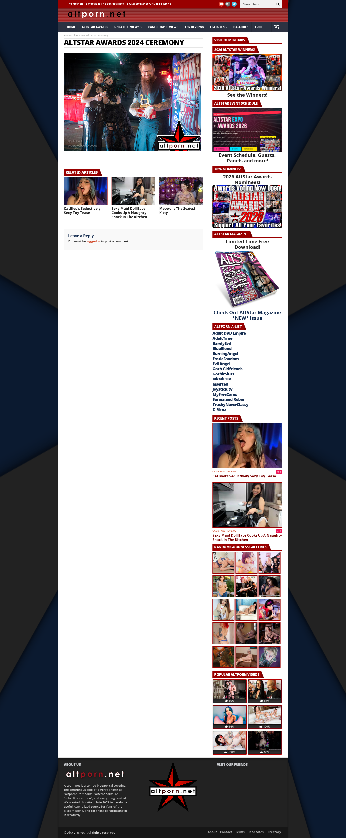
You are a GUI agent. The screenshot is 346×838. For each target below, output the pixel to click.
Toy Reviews (194, 27)
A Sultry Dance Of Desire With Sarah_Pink (123, 3)
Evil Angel (221, 363)
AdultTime (222, 338)
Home (71, 27)
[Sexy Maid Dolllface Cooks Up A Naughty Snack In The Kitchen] (133, 191)
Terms (240, 832)
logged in (93, 241)
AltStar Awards (95, 27)
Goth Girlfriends (227, 368)
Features (217, 27)
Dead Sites (255, 832)
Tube (258, 27)
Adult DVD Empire (229, 333)
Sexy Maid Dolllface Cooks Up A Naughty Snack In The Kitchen (129, 212)
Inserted (220, 384)
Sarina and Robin (228, 399)
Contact (226, 832)
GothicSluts (223, 374)
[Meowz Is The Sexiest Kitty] (181, 191)
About (212, 832)
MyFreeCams (224, 394)
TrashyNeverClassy (230, 404)
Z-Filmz (219, 409)
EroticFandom (225, 358)
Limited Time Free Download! (247, 244)
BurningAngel (225, 353)
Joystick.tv (222, 389)
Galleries (240, 27)
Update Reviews (127, 27)
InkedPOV (221, 379)
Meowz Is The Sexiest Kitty (73, 3)
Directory (274, 832)
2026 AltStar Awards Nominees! (247, 179)
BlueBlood (221, 348)
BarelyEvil (221, 343)
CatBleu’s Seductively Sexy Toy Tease (82, 210)
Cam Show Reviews (163, 27)
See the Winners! (247, 94)
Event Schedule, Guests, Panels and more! (247, 158)
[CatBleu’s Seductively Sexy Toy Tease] (86, 191)
